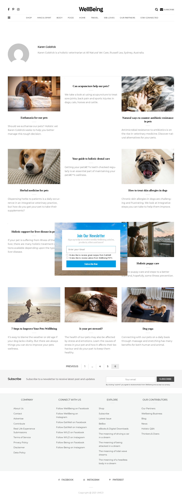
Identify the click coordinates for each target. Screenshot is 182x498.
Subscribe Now (91, 263)
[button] (91, 235)
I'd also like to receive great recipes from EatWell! (90, 255)
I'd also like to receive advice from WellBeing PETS (90, 258)
